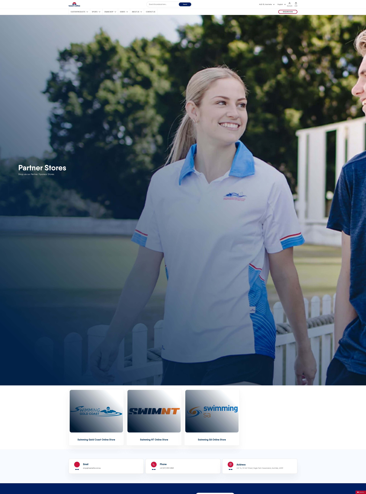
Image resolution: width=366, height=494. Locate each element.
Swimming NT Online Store (154, 439)
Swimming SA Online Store (212, 439)
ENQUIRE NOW (288, 12)
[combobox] (169, 4)
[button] (296, 4)
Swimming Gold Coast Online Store (96, 439)
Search (185, 4)
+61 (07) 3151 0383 (167, 468)
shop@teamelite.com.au (92, 468)
